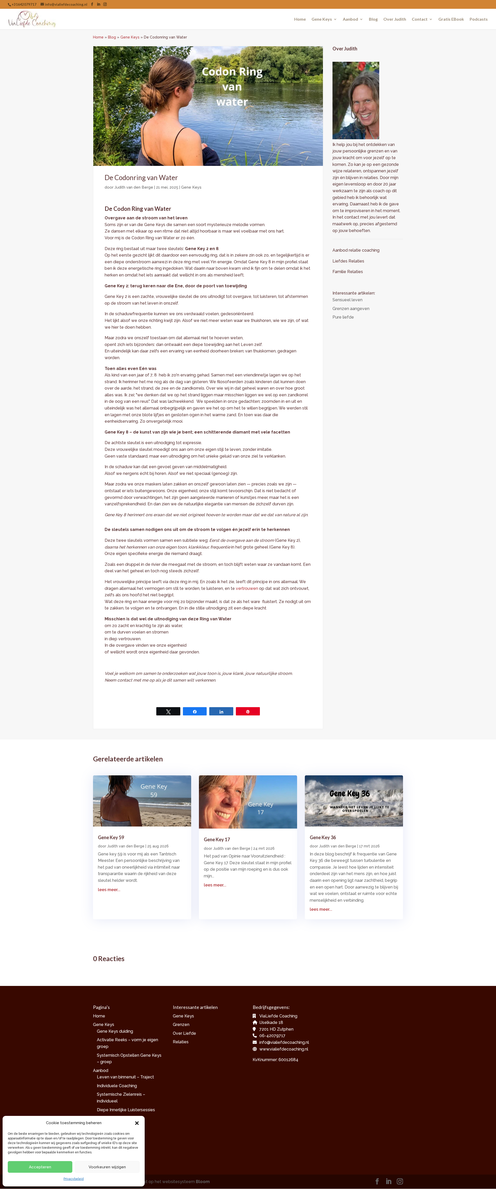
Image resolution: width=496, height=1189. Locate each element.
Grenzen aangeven (350, 308)
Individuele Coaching (117, 1085)
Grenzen (181, 1024)
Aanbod (350, 19)
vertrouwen (247, 588)
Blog (373, 19)
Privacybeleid (74, 1179)
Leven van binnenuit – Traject (125, 1077)
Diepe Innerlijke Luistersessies (126, 1109)
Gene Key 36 (323, 837)
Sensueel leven (347, 299)
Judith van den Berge (133, 187)
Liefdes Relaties (348, 261)
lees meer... (109, 889)
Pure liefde (343, 317)
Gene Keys (322, 19)
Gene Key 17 (217, 839)
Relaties (181, 1041)
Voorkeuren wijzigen (107, 1167)
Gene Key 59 (111, 837)
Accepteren (40, 1167)
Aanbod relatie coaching (355, 250)
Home (300, 19)
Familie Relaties (347, 271)
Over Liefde (184, 1033)
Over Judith (394, 19)
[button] (137, 1123)
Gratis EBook (451, 19)
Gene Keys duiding (115, 1031)
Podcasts (479, 19)
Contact (420, 19)
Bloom (203, 1181)
